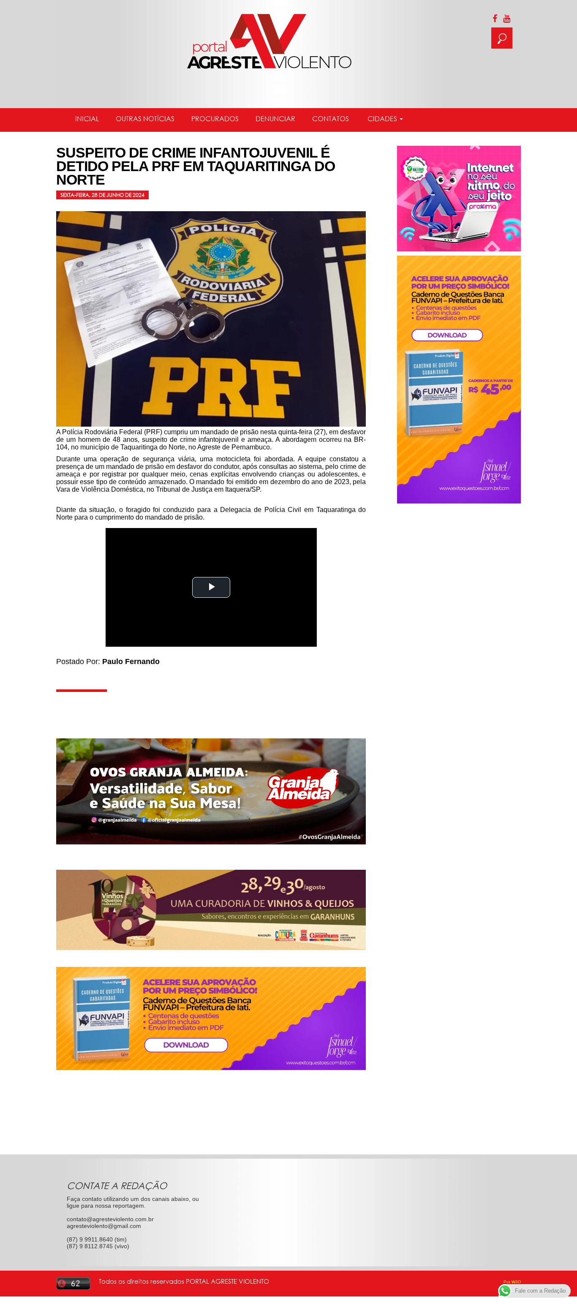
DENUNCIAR (275, 118)
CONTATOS (330, 118)
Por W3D (512, 1281)
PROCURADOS (215, 118)
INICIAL (87, 118)
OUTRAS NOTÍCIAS (145, 118)
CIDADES (382, 118)
